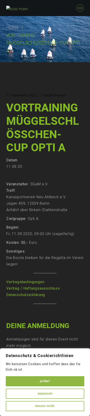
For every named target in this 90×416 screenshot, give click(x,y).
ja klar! (45, 381)
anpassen (45, 393)
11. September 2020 (21, 95)
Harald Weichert (55, 95)
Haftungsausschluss (41, 288)
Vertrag (12, 288)
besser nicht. (45, 406)
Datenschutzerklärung (25, 295)
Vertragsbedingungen (25, 282)
